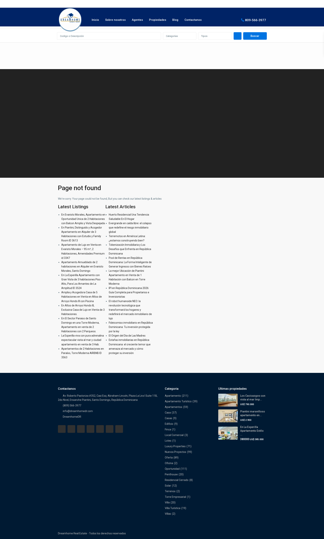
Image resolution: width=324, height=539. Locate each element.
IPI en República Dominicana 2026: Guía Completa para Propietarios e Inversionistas (129, 292)
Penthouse (171, 474)
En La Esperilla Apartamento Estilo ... (252, 431)
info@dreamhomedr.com (78, 411)
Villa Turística (172, 508)
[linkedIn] (90, 429)
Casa (168, 412)
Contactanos (193, 20)
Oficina (169, 463)
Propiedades (157, 20)
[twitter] (81, 429)
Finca (168, 429)
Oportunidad (172, 468)
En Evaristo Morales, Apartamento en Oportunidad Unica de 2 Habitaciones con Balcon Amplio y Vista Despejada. (83, 219)
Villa (167, 502)
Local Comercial (174, 435)
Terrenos (170, 491)
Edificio (169, 423)
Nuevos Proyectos (175, 451)
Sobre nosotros (115, 20)
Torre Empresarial (175, 496)
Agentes (137, 20)
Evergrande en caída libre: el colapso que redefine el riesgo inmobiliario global (130, 227)
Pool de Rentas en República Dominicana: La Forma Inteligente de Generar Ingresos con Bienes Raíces (130, 262)
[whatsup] (71, 429)
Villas (168, 513)
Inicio (95, 20)
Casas (168, 418)
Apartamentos (173, 406)
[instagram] (119, 429)
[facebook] (62, 429)
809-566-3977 (255, 20)
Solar (168, 485)
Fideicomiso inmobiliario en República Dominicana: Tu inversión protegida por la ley (131, 327)
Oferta (169, 457)
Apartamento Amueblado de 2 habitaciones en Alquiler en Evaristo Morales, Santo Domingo (82, 266)
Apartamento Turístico (178, 401)
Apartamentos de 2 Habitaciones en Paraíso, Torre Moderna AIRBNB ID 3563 (82, 353)
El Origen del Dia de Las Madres (127, 335)
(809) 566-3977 (72, 405)
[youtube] (109, 429)
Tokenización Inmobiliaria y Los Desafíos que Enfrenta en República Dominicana (130, 249)
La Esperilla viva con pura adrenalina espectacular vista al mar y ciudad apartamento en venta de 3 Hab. (82, 340)
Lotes (168, 440)
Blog (175, 20)
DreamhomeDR (72, 416)
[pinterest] (100, 429)
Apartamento (173, 395)
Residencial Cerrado (176, 480)
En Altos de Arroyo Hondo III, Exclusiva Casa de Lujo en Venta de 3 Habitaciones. (83, 310)
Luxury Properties (175, 446)
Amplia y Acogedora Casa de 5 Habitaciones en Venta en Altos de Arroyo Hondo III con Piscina (81, 296)
